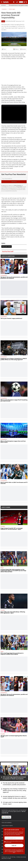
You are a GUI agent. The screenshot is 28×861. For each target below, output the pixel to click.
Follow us (16, 49)
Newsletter (24, 49)
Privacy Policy (18, 850)
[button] (2, 2)
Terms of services (17, 185)
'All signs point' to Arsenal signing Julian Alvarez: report (15, 803)
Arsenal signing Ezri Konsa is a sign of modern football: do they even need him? (15, 797)
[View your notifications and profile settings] (13, 2)
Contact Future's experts (7, 825)
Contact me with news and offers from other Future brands (14, 842)
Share (5, 49)
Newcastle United (6, 246)
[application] (14, 113)
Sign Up (14, 845)
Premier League (12, 9)
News (3, 21)
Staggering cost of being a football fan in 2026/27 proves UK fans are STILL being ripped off (15, 790)
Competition (4, 9)
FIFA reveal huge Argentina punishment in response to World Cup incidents (14, 777)
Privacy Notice (19, 186)
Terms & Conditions (12, 851)
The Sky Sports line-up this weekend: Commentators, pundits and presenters (14, 783)
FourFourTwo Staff (11, 21)
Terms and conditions (7, 822)
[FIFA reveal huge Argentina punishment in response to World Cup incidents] (14, 773)
